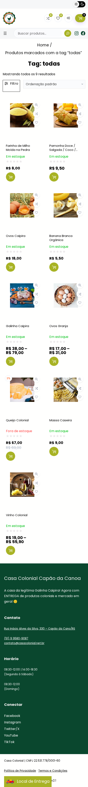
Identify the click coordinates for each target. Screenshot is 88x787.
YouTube (11, 735)
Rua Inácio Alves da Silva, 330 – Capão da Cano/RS (39, 629)
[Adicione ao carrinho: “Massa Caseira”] (54, 451)
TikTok (9, 742)
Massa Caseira (60, 420)
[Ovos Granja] (66, 286)
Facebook (12, 715)
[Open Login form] (68, 18)
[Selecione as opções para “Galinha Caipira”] (10, 361)
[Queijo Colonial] (22, 380)
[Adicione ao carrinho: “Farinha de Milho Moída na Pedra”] (10, 177)
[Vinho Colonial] (22, 475)
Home (43, 45)
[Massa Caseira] (66, 380)
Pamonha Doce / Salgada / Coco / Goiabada (62, 149)
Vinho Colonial (16, 515)
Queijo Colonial (17, 420)
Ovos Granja (58, 326)
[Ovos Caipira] (22, 196)
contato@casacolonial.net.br (24, 643)
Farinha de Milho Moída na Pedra (18, 147)
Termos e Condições (52, 771)
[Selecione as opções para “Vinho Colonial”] (10, 550)
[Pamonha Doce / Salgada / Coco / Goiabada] (66, 106)
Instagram (12, 722)
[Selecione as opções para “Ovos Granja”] (54, 361)
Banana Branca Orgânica (60, 238)
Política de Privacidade (20, 771)
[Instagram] (76, 33)
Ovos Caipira (15, 236)
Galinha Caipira (17, 326)
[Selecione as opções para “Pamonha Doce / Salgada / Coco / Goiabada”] (54, 177)
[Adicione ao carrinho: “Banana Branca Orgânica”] (54, 267)
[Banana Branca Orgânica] (66, 196)
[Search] (67, 33)
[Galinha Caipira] (22, 286)
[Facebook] (83, 33)
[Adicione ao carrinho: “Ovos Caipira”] (10, 267)
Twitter (10, 728)
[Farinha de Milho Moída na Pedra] (22, 106)
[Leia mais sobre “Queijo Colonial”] (10, 456)
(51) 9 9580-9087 (16, 638)
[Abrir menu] (5, 33)
